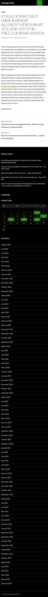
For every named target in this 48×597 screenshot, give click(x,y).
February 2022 (6, 473)
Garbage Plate (7, 3)
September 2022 (7, 444)
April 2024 (5, 363)
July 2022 (4, 452)
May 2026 (4, 257)
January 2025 (6, 325)
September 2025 (7, 291)
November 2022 (7, 435)
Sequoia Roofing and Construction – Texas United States (21, 173)
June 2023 (5, 406)
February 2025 (6, 321)
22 (37, 219)
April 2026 (5, 262)
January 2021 (6, 528)
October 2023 (6, 389)
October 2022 (6, 439)
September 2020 (7, 545)
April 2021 (5, 516)
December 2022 (7, 431)
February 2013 (6, 583)
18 (11, 219)
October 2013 (6, 558)
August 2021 (5, 499)
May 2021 (4, 511)
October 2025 (6, 287)
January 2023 (6, 427)
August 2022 (5, 448)
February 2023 (6, 422)
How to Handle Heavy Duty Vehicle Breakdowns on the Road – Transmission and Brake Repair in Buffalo (23, 185)
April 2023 (5, 414)
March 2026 (5, 266)
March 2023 (5, 418)
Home (3, 12)
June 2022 (5, 456)
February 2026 (6, 270)
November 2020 (7, 537)
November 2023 (7, 384)
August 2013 (5, 562)
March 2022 (5, 469)
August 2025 (5, 295)
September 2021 (7, 494)
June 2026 (5, 253)
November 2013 (7, 554)
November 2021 (7, 486)
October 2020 (6, 541)
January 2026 (6, 274)
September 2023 (7, 393)
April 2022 (5, 465)
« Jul (3, 230)
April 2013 (5, 575)
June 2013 (5, 566)
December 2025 (7, 279)
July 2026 (4, 249)
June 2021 (5, 507)
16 (44, 216)
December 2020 (7, 533)
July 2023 (4, 401)
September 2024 (7, 342)
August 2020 (5, 550)
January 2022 (6, 478)
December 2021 (7, 482)
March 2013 (5, 579)
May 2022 (4, 461)
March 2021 (5, 520)
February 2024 (6, 372)
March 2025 (5, 317)
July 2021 (4, 503)
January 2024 (6, 376)
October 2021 (6, 490)
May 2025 (4, 308)
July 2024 (4, 350)
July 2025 (4, 300)
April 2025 (5, 312)
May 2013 (4, 571)
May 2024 (4, 359)
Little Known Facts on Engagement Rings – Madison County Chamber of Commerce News (22, 124)
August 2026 (5, 245)
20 (24, 219)
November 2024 (7, 334)
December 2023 (7, 380)
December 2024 (7, 329)
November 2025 (7, 283)
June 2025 (5, 304)
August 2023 (5, 397)
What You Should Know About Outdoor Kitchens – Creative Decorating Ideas (23, 135)
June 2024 (5, 355)
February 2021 (6, 524)
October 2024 (6, 338)
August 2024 (5, 346)
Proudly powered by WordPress (11, 594)
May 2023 (4, 410)
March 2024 (5, 367)
